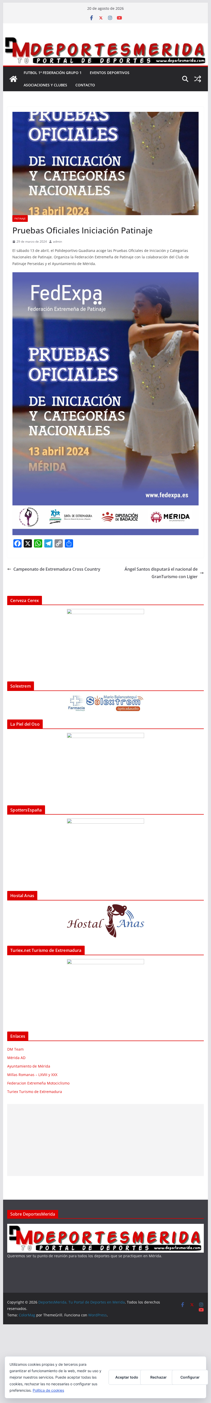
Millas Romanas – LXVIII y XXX (32, 1074)
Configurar (190, 1377)
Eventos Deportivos (109, 72)
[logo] (105, 1227)
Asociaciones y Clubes (45, 85)
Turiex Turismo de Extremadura (34, 1091)
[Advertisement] (105, 1140)
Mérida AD (16, 1057)
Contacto (85, 85)
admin (57, 241)
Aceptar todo (126, 1377)
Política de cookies (48, 1390)
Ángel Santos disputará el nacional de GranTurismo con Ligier (161, 572)
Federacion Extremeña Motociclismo (38, 1083)
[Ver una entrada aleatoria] (197, 79)
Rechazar (158, 1377)
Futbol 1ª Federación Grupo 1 (53, 72)
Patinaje (20, 218)
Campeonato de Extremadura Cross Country (56, 569)
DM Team (15, 1049)
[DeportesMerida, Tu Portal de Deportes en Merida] (105, 39)
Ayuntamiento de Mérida (28, 1066)
